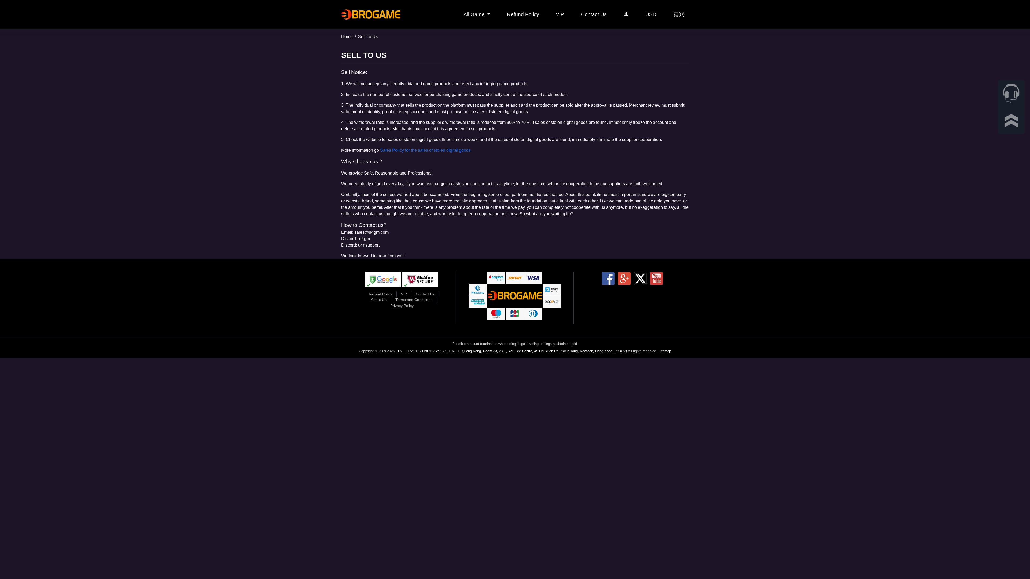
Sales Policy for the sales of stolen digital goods (425, 150)
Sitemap (664, 351)
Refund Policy (523, 14)
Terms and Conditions (413, 300)
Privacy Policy (402, 305)
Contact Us (594, 14)
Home (347, 36)
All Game (475, 14)
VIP (560, 14)
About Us (379, 300)
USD (650, 14)
